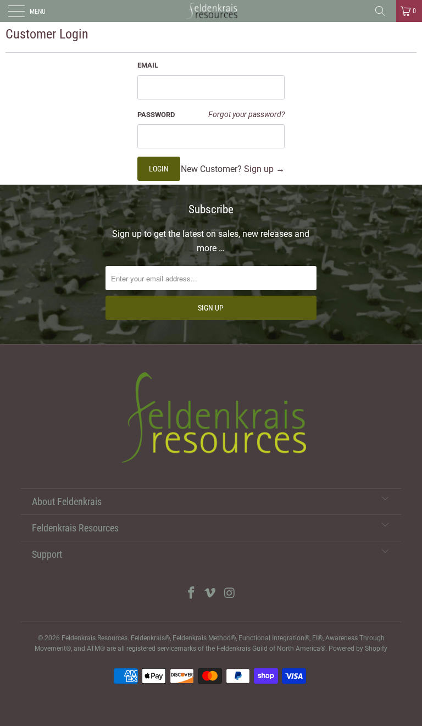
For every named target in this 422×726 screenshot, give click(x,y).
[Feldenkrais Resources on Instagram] (229, 594)
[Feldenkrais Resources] (211, 11)
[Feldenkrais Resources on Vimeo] (210, 594)
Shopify (376, 648)
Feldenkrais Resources (94, 638)
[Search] (384, 11)
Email (147, 65)
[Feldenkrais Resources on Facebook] (191, 594)
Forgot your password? (246, 114)
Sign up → (264, 169)
